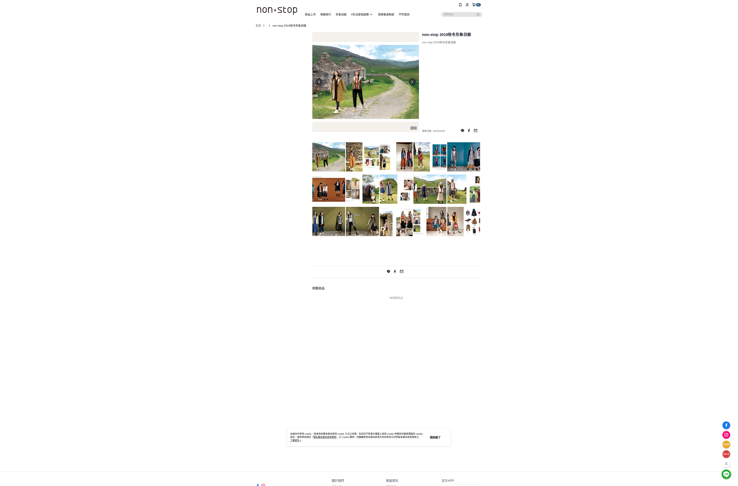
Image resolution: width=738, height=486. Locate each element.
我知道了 (435, 437)
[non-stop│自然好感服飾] (277, 10)
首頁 (258, 25)
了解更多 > (295, 440)
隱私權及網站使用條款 (324, 437)
